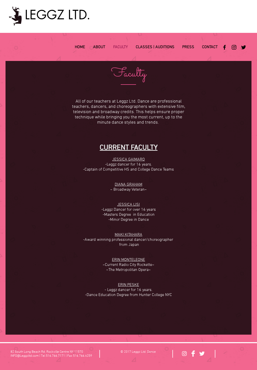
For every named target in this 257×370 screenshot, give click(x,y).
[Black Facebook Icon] (224, 47)
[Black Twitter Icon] (243, 47)
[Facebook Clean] (193, 353)
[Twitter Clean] (202, 353)
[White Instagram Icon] (184, 353)
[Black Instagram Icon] (234, 47)
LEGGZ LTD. (57, 15)
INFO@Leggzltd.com (25, 356)
